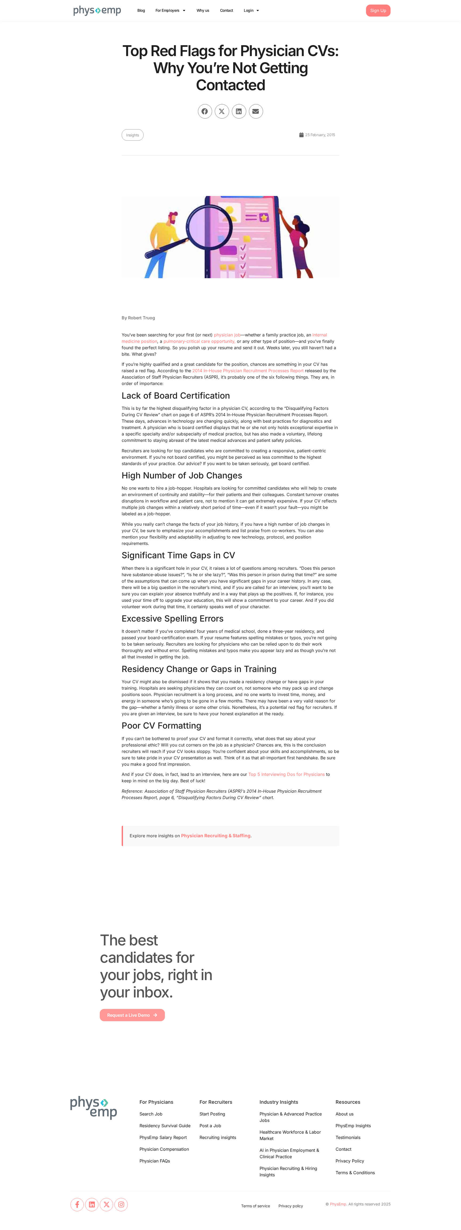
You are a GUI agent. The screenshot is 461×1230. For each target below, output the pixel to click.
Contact (226, 10)
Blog (141, 10)
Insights (132, 135)
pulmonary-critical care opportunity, (200, 341)
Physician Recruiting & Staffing (216, 835)
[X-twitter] (106, 1204)
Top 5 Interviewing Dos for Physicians (286, 774)
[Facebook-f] (77, 1204)
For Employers (167, 10)
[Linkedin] (91, 1204)
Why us (203, 10)
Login (248, 10)
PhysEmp (338, 1204)
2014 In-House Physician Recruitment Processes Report (248, 370)
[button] (205, 111)
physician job (227, 334)
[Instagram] (121, 1204)
